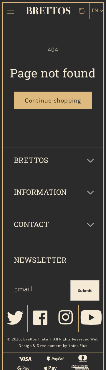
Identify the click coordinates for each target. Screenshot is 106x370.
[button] (11, 11)
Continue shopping (53, 100)
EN (95, 10)
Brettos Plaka (35, 339)
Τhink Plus (77, 345)
